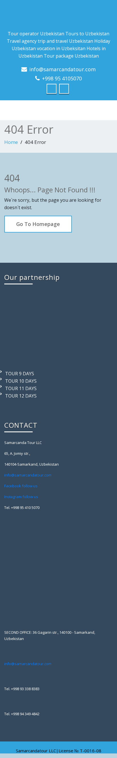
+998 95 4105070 (62, 78)
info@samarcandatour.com (62, 69)
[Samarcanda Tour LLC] (58, 15)
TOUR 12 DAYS (21, 396)
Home (11, 142)
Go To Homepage (38, 224)
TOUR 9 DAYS (19, 373)
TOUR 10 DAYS (21, 381)
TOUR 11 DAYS (21, 388)
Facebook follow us (20, 485)
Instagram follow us (21, 496)
